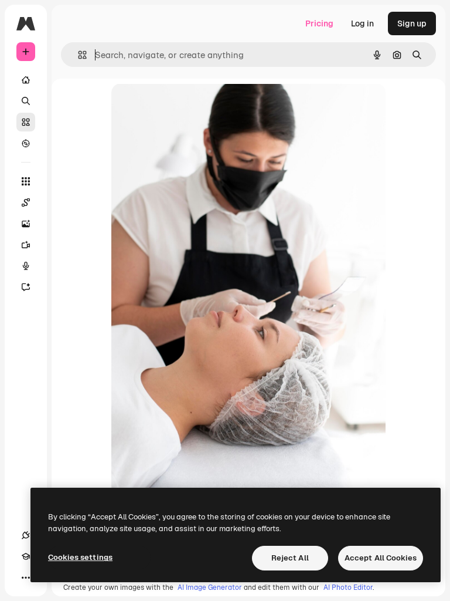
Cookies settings (80, 557)
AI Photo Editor (348, 587)
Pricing (319, 23)
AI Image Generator (210, 587)
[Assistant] (25, 287)
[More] (25, 577)
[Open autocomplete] (78, 54)
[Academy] (25, 556)
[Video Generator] (25, 244)
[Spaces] (25, 202)
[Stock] (25, 122)
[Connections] (25, 535)
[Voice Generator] (25, 265)
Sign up (412, 23)
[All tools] (25, 181)
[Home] (25, 79)
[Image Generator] (25, 223)
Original (186, 105)
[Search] (25, 101)
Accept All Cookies (381, 558)
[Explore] (25, 143)
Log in (362, 23)
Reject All (290, 558)
